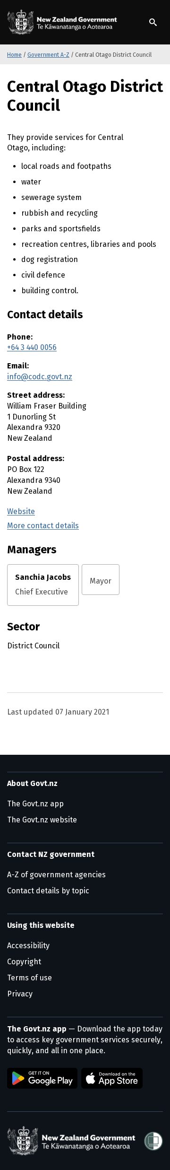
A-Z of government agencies (56, 874)
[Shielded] (153, 1141)
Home (14, 55)
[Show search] (153, 22)
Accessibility (28, 945)
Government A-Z (48, 55)
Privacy (20, 993)
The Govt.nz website (42, 819)
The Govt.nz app (35, 803)
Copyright (24, 961)
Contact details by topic (48, 890)
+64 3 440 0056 (32, 347)
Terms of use (29, 977)
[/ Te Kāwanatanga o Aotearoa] (63, 22)
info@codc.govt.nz (39, 376)
